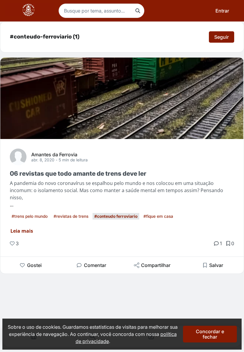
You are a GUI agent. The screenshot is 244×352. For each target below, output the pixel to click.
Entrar (222, 11)
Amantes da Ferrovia (54, 154)
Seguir (221, 37)
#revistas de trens (71, 216)
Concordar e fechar (210, 334)
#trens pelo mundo (30, 216)
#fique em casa (158, 216)
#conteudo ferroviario (115, 216)
